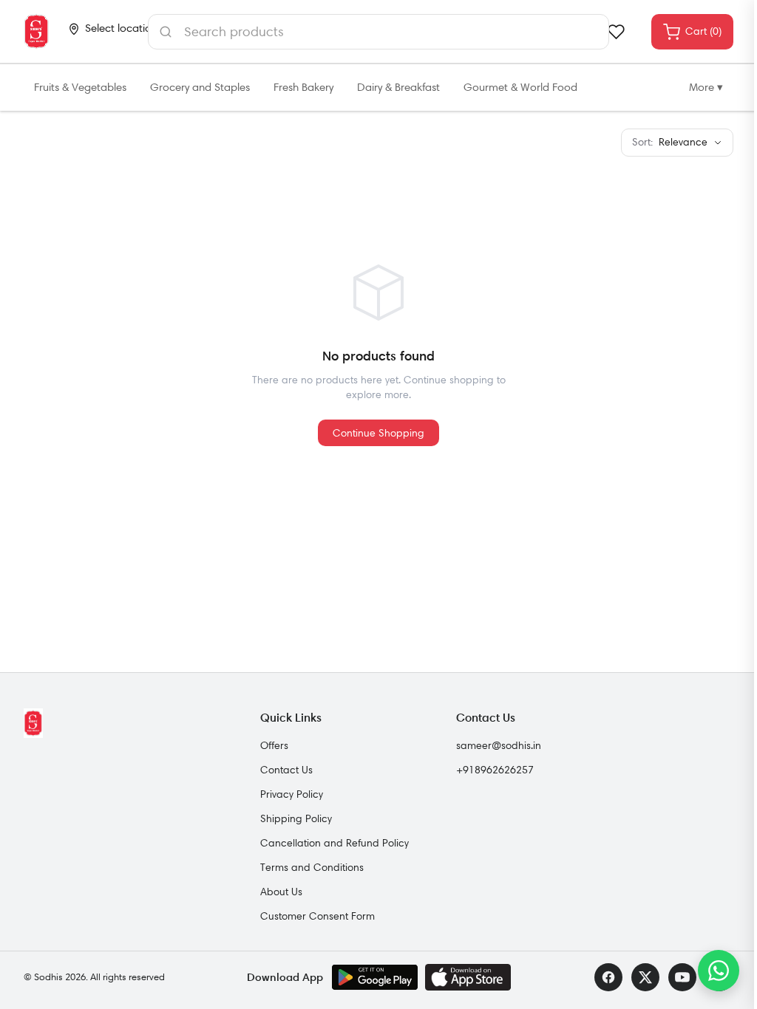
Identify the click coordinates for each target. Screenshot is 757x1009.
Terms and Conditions (312, 867)
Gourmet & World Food (520, 87)
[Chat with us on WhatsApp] (718, 970)
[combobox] (378, 32)
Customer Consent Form (317, 916)
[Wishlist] (616, 32)
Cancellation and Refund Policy (334, 842)
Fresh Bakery (303, 87)
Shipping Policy (296, 818)
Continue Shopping (378, 432)
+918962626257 (495, 769)
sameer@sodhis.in (498, 745)
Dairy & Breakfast (398, 87)
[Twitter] (645, 977)
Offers (274, 745)
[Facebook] (608, 977)
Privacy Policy (291, 794)
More (706, 87)
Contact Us (286, 769)
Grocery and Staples (200, 87)
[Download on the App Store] (468, 977)
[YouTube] (682, 977)
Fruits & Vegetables (80, 87)
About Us (281, 891)
